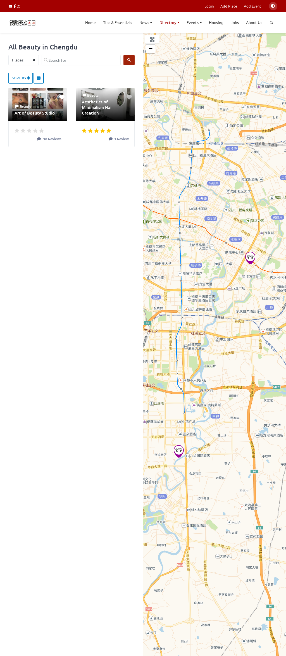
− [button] (150, 48)
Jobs (235, 22)
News (144, 22)
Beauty (25, 106)
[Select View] (39, 78)
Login (209, 6)
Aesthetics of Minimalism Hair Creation (97, 107)
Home (90, 22)
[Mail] (11, 6)
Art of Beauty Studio (35, 113)
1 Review (121, 138)
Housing (216, 22)
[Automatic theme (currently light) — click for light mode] (273, 6)
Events (193, 22)
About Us (254, 22)
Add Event (252, 6)
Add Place (228, 6)
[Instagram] (19, 6)
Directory (167, 22)
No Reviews (51, 138)
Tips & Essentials (117, 22)
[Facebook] (15, 6)
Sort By (19, 77)
